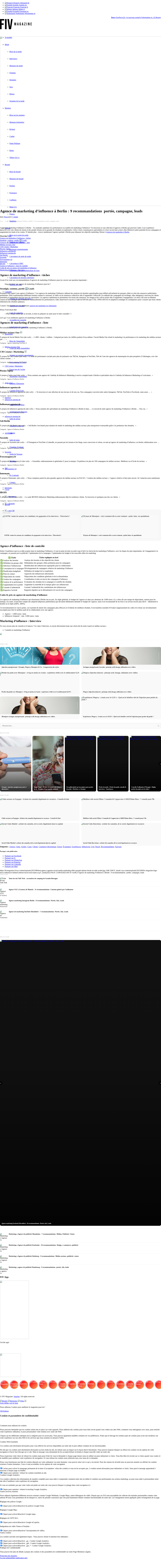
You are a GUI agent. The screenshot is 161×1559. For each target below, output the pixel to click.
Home (1, 221)
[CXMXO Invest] (25, 1401)
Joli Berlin (8, 433)
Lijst (92, 847)
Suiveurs (118, 847)
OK (1, 1411)
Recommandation (107, 847)
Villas (22, 1401)
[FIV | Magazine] (16, 29)
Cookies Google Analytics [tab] (10, 1475)
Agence (12, 847)
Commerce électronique (47, 847)
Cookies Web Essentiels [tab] (9, 1442)
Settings (6, 1411)
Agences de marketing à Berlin (117, 232)
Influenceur (86, 847)
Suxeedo (8, 452)
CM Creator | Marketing (14, 366)
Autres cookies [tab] (5, 1533)
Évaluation (67, 847)
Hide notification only (19, 1558)
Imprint (16, 1397)
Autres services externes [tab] (9, 1491)
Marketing (13, 1401)
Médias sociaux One (12, 347)
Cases (29, 847)
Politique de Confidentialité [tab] (10, 1548)
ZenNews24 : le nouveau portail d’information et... (121, 17)
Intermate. (8, 488)
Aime (18, 847)
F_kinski (15, 217)
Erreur (59, 847)
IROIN (7, 505)
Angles (23, 847)
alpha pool (8, 383)
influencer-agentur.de (12, 400)
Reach (97, 847)
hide (9, 236)
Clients (35, 847)
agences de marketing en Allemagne (43, 306)
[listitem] (4, 1385)
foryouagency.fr (11, 469)
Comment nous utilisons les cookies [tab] (13, 1426)
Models (4, 1401)
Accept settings (5, 1558)
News (6, 217)
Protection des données (8, 1556)
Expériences (76, 847)
